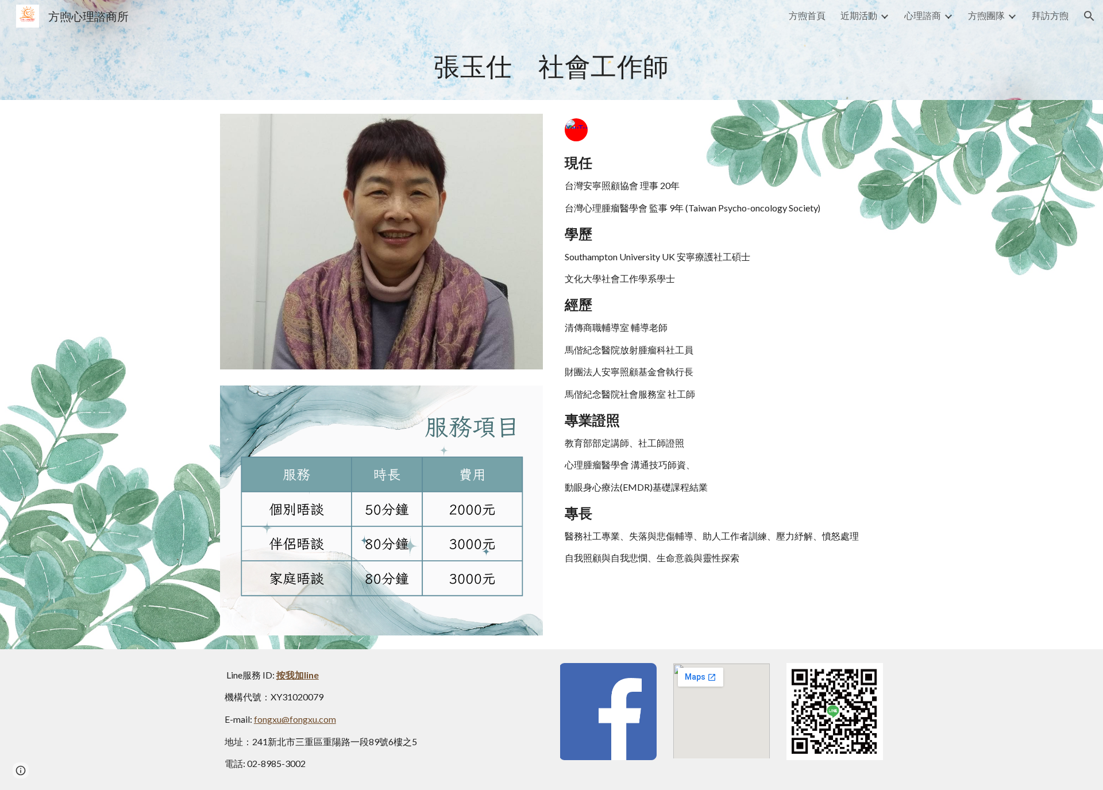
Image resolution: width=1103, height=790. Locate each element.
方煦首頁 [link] (807, 15)
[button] (1089, 16)
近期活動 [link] (858, 15)
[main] (551, 66)
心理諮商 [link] (922, 15)
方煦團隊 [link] (986, 15)
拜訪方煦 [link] (1050, 15)
